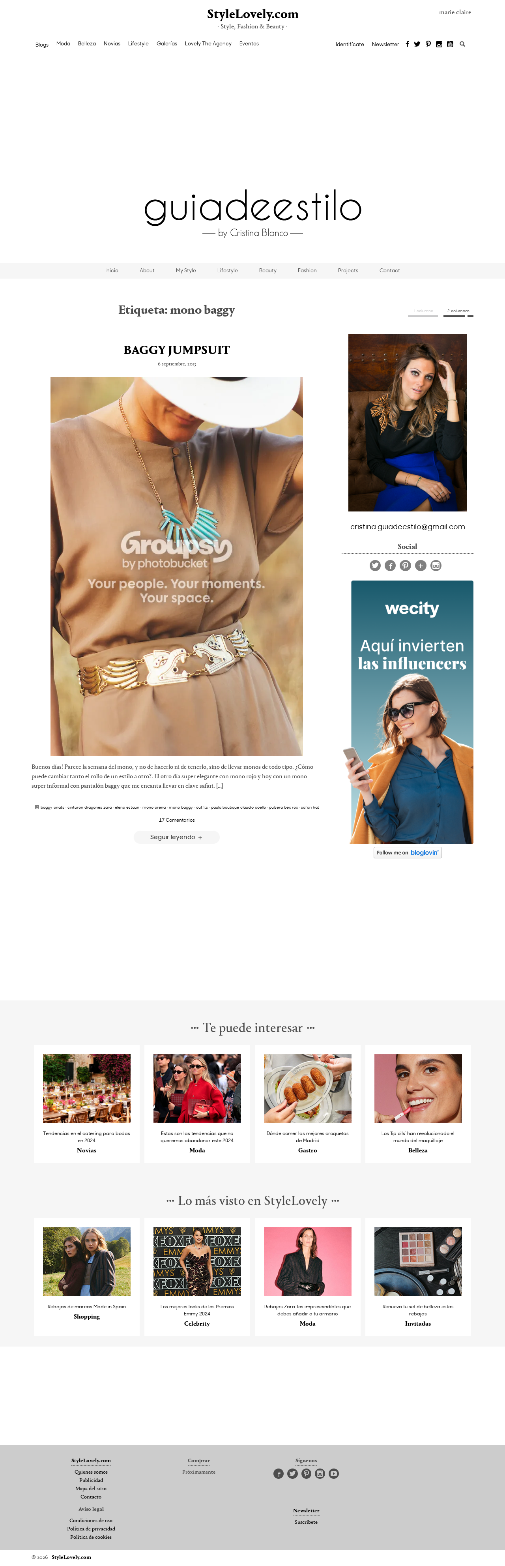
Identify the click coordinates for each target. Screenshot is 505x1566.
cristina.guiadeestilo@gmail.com (407, 526)
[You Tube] (450, 44)
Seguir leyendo (173, 836)
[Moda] (197, 1120)
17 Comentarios (177, 820)
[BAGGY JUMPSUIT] (177, 566)
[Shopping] (87, 1294)
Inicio (111, 270)
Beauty (268, 270)
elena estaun (127, 807)
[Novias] (87, 1120)
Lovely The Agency (208, 43)
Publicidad (91, 1481)
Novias (112, 43)
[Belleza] (418, 1120)
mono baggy (181, 807)
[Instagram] (439, 44)
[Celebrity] (197, 1294)
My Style (186, 270)
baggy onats (52, 807)
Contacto (90, 1497)
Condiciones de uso (90, 1521)
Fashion (307, 270)
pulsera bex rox (283, 807)
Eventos (249, 43)
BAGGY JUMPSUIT (176, 351)
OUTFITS (202, 807)
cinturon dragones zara (89, 807)
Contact (390, 270)
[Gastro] (308, 1120)
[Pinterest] (428, 44)
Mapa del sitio (91, 1489)
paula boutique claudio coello (238, 807)
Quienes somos (91, 1472)
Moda (63, 43)
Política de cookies (91, 1537)
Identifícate (350, 44)
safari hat (310, 807)
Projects (348, 270)
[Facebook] (407, 44)
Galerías (167, 43)
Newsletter (385, 44)
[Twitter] (417, 44)
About (147, 270)
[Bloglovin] (420, 565)
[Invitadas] (418, 1294)
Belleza (87, 43)
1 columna (423, 310)
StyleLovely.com (252, 14)
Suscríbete (306, 1522)
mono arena (154, 807)
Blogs (42, 44)
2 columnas (458, 310)
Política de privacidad (91, 1529)
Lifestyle (138, 43)
